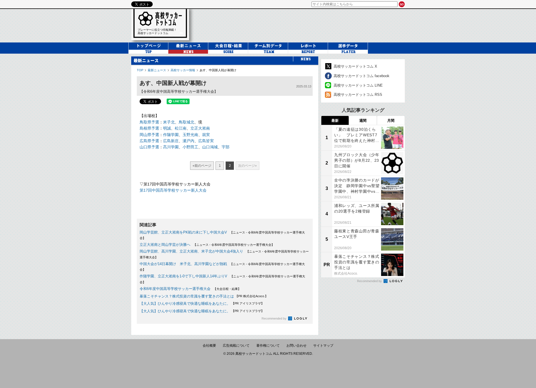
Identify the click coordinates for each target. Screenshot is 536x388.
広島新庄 (171, 141)
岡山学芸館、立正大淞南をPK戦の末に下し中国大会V (183, 232)
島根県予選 (149, 128)
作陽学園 (171, 134)
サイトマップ (323, 345)
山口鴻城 (210, 147)
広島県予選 (149, 141)
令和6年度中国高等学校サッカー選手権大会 (175, 289)
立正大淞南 (200, 128)
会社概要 (209, 345)
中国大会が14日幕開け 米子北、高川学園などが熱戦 (183, 264)
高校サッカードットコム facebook (361, 76)
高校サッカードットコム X (355, 66)
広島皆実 (206, 141)
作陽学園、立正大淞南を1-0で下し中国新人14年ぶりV (183, 276)
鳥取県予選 (149, 122)
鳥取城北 (186, 122)
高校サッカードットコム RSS (358, 94)
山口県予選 (149, 147)
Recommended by (274, 318)
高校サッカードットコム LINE (358, 85)
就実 (206, 134)
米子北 (169, 122)
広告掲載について (236, 345)
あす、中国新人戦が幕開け (218, 70)
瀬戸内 (188, 141)
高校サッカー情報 (183, 70)
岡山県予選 (149, 134)
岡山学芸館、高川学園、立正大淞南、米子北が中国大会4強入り (191, 251)
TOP (140, 70)
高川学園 (171, 147)
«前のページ (202, 166)
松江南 (180, 128)
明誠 (167, 128)
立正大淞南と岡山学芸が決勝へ (165, 244)
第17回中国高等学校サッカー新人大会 (173, 190)
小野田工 (190, 147)
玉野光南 (190, 134)
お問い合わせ (296, 345)
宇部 (225, 147)
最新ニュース (157, 70)
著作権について (268, 345)
